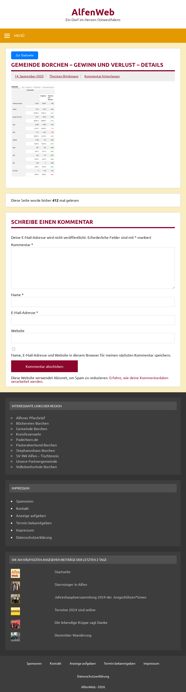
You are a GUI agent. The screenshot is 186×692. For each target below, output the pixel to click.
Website (17, 330)
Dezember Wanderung (73, 635)
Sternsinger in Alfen (71, 584)
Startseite (63, 571)
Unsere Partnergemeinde (36, 461)
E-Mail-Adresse (24, 312)
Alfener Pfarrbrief (30, 417)
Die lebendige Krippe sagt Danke (81, 622)
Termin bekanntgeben (34, 522)
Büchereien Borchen (32, 423)
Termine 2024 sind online (75, 609)
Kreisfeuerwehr (28, 434)
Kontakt (22, 508)
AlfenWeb (93, 12)
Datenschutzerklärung (34, 537)
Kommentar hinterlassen (102, 76)
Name (17, 294)
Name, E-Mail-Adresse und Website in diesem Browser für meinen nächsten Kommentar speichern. (91, 355)
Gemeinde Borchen (31, 428)
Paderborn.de (27, 439)
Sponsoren (24, 501)
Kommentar (22, 244)
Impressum (25, 530)
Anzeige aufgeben (31, 515)
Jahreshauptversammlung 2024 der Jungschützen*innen (100, 597)
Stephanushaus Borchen (35, 450)
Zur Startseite (25, 55)
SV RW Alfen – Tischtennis (37, 455)
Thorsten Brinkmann (63, 76)
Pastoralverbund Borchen (36, 445)
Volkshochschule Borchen (36, 466)
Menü (19, 35)
